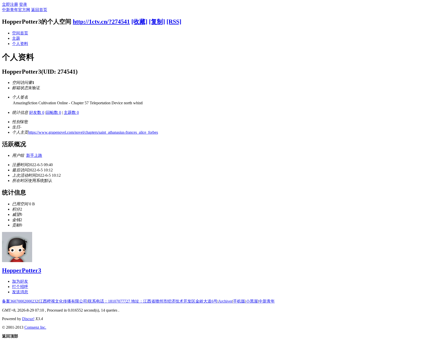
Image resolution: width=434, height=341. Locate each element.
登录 (23, 4)
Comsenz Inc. (35, 327)
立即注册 (10, 4)
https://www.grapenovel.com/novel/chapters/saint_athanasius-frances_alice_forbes (93, 132)
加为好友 (20, 281)
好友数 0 (36, 112)
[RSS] (174, 21)
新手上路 (34, 155)
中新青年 (267, 301)
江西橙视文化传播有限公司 (63, 301)
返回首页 (39, 10)
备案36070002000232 (20, 301)
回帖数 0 (53, 112)
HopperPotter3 (21, 270)
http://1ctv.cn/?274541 (101, 21)
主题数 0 (71, 112)
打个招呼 (20, 286)
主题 (16, 38)
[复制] (157, 21)
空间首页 (20, 33)
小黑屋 (252, 301)
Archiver (225, 301)
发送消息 (20, 292)
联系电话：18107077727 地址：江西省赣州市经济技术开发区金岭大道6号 (153, 301)
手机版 (239, 301)
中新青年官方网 (16, 10)
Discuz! (28, 319)
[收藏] (139, 21)
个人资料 (20, 43)
